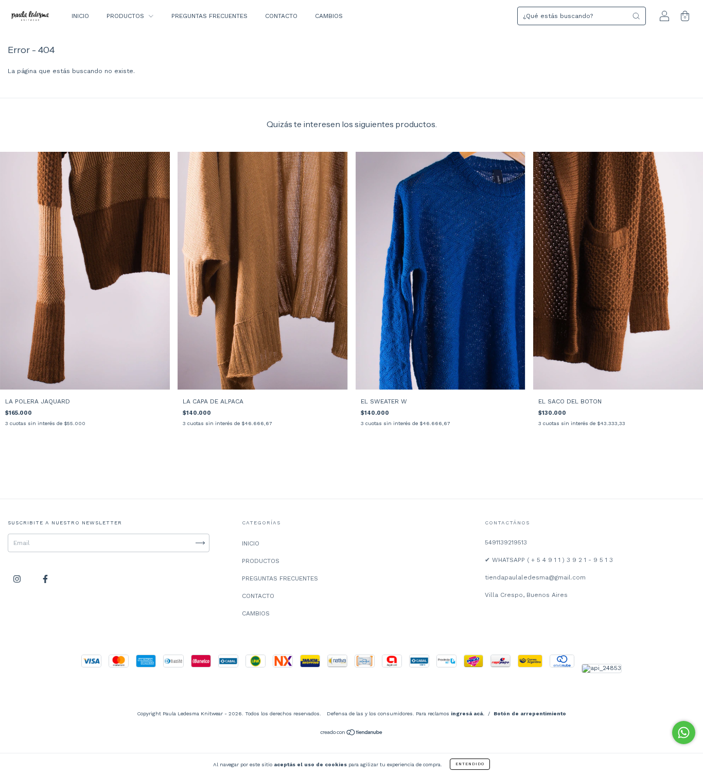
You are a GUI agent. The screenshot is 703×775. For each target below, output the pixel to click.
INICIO (80, 16)
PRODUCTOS (126, 16)
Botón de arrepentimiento (530, 713)
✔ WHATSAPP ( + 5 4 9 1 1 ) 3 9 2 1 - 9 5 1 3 (549, 559)
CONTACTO (281, 16)
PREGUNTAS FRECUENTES (209, 16)
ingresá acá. (467, 713)
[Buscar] (636, 16)
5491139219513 (506, 542)
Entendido (469, 764)
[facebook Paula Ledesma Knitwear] (45, 579)
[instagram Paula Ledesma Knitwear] (18, 579)
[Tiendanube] (352, 733)
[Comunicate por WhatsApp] (683, 732)
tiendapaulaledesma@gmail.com (535, 577)
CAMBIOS (329, 16)
